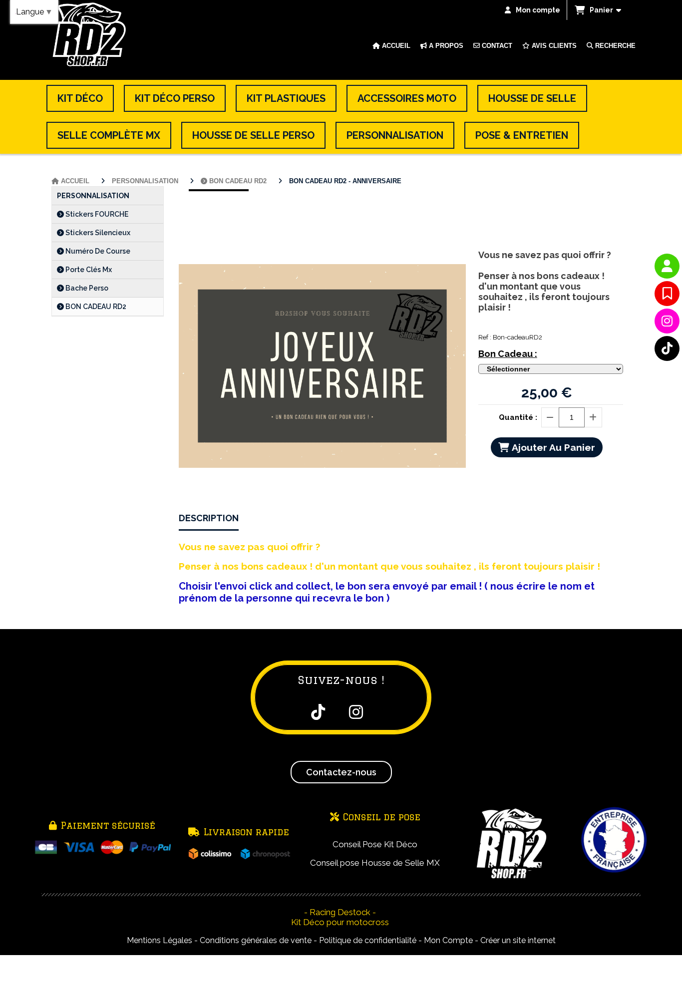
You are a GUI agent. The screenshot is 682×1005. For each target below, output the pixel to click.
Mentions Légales (159, 940)
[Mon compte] (667, 266)
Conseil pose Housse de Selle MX (375, 863)
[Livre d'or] (667, 293)
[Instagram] (667, 321)
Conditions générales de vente (256, 940)
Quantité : (518, 417)
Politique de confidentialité (367, 940)
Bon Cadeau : (507, 353)
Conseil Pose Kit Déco (375, 844)
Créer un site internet (518, 940)
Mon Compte (448, 940)
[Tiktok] (667, 348)
